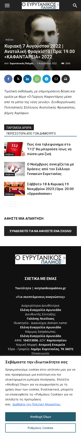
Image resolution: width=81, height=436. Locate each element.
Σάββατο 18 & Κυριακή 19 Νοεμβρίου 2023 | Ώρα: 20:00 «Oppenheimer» (50, 189)
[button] (7, 5)
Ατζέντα (9, 39)
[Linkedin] (27, 79)
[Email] (56, 79)
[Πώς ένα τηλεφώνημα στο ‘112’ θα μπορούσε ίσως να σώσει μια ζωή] (14, 149)
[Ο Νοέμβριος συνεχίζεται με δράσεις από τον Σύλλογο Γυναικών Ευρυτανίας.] (14, 169)
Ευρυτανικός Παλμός (21, 63)
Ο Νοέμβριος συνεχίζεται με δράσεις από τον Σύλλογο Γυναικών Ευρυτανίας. (50, 169)
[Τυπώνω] (65, 79)
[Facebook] (8, 79)
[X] (18, 79)
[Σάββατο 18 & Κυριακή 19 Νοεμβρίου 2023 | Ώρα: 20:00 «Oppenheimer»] (14, 189)
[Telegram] (46, 79)
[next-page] (13, 204)
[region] (40, 396)
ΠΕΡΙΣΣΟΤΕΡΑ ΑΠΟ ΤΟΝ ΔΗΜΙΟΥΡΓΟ (31, 133)
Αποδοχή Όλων (40, 416)
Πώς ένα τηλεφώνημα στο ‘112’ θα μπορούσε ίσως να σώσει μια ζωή (49, 149)
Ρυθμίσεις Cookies (40, 428)
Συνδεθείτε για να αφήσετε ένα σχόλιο (40, 231)
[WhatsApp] (37, 79)
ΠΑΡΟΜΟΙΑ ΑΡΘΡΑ (19, 127)
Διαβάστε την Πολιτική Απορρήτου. (36, 404)
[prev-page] (6, 204)
